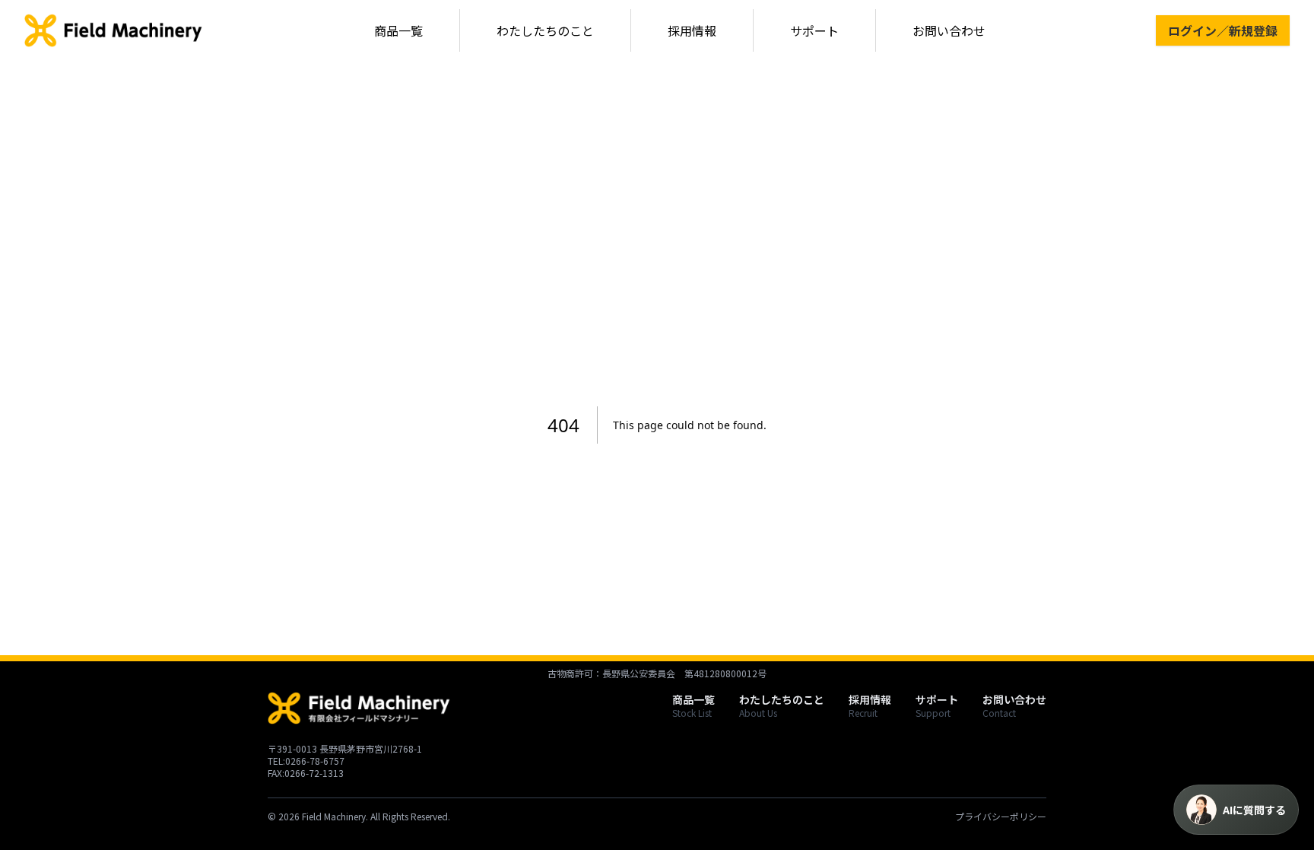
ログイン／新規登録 (1223, 30)
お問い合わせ (949, 30)
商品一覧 (398, 30)
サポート (814, 30)
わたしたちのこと (545, 30)
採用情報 (692, 30)
